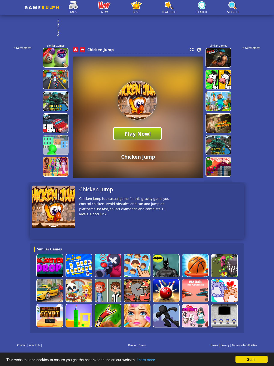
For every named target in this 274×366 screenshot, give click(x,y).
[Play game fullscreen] (192, 50)
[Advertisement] (139, 27)
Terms (214, 345)
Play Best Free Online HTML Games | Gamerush (41, 7)
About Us (34, 345)
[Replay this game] (199, 50)
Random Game (137, 345)
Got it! (251, 359)
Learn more (146, 359)
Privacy (225, 345)
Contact (21, 345)
